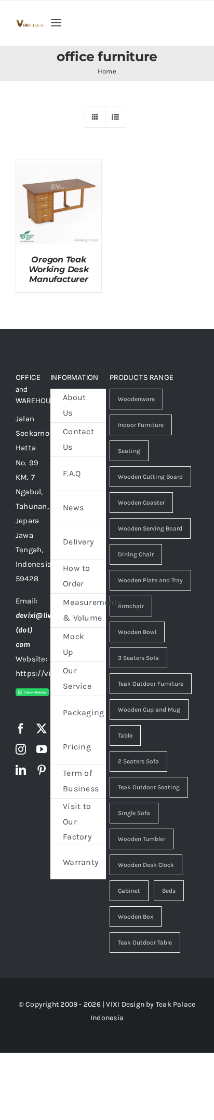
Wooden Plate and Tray (150, 580)
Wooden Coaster (141, 502)
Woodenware (136, 399)
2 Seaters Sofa (138, 761)
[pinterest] (41, 770)
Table (125, 735)
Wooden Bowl (137, 632)
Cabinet (129, 890)
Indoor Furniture (141, 425)
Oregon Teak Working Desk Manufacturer (58, 269)
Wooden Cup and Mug (149, 709)
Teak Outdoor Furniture (150, 683)
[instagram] (21, 749)
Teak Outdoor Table (145, 942)
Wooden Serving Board (150, 528)
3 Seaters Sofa (138, 657)
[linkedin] (21, 770)
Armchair (131, 606)
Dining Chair (136, 554)
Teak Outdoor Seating (149, 787)
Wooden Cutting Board (150, 476)
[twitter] (41, 729)
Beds (169, 890)
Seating (129, 450)
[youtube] (41, 749)
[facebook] (21, 729)
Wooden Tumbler (141, 839)
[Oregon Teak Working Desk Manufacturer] (58, 166)
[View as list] (115, 117)
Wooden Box (135, 916)
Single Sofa (134, 813)
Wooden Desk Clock (146, 864)
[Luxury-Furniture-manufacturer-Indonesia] (30, 23)
